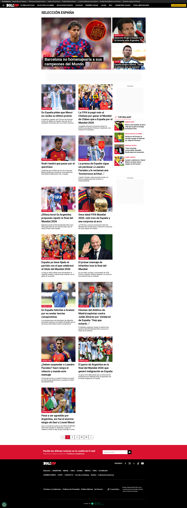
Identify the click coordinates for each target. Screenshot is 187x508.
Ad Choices (98, 489)
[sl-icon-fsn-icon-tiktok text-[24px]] (138, 463)
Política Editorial (87, 489)
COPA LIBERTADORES (141, 5)
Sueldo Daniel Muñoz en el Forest (110, 1)
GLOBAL (80, 471)
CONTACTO (69, 475)
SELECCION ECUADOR (65, 5)
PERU (95, 471)
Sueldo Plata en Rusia (69, 1)
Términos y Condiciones (76, 454)
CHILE (73, 471)
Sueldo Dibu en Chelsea (19, 1)
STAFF (60, 475)
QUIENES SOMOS (49, 475)
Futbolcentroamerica (106, 475)
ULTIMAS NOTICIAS (27, 5)
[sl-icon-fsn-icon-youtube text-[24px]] (142, 463)
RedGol (93, 475)
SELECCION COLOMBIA (45, 5)
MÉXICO (88, 471)
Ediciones (46, 471)
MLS (110, 5)
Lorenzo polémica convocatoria (88, 1)
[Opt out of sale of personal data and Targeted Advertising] (4, 504)
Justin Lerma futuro (54, 1)
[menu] (3, 5)
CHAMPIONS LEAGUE (122, 5)
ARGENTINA (56, 471)
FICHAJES (79, 5)
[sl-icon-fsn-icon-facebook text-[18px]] (125, 463)
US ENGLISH (103, 471)
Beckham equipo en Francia (131, 1)
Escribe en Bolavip (82, 475)
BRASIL (65, 471)
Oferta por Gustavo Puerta (37, 1)
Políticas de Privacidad (71, 489)
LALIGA (103, 5)
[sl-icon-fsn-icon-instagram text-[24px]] (129, 463)
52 (81, 437)
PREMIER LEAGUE (91, 5)
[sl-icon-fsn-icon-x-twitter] (134, 463)
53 (86, 437)
